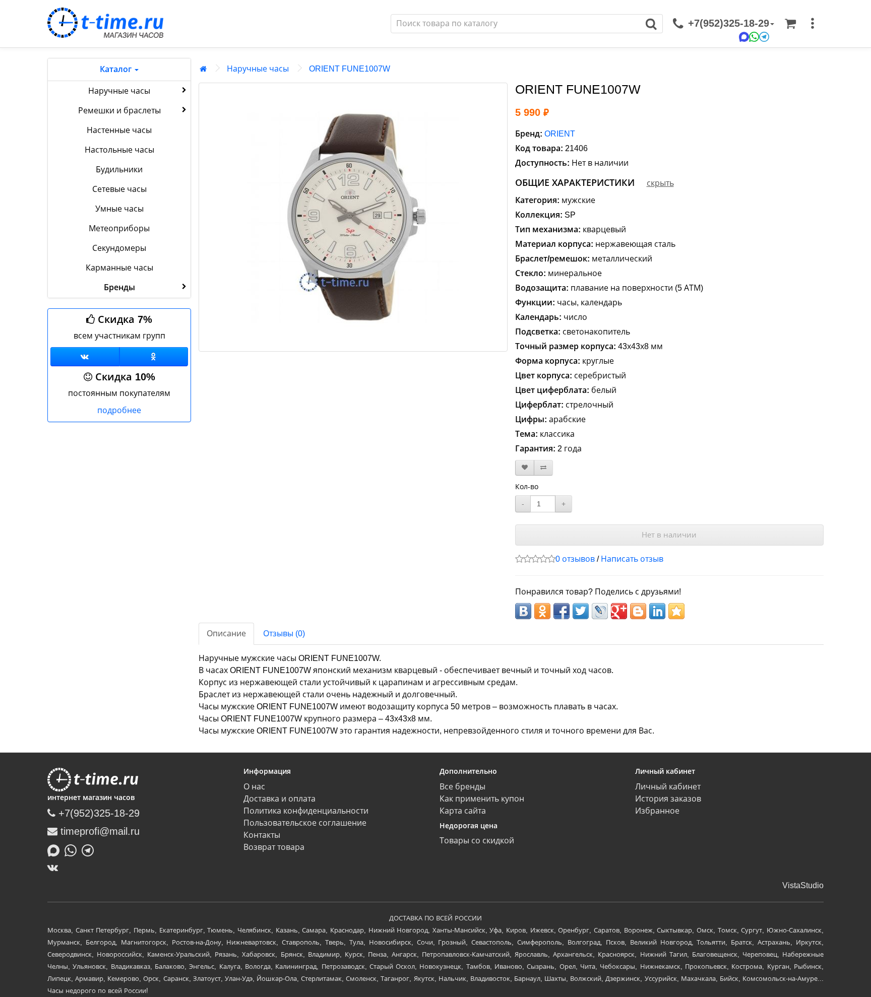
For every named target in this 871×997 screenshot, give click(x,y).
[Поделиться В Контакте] (523, 611)
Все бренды (462, 786)
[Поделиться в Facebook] (561, 611)
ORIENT (559, 133)
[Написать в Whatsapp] (73, 849)
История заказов (668, 798)
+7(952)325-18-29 (97, 813)
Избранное (657, 811)
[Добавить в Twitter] (581, 611)
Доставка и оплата (279, 798)
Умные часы (119, 209)
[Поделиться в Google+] (619, 611)
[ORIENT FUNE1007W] (353, 217)
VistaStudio (803, 885)
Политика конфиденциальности (305, 811)
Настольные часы (119, 150)
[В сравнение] (543, 468)
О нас (254, 786)
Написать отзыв (632, 559)
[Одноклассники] (154, 356)
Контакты (261, 835)
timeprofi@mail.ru (98, 831)
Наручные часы (119, 91)
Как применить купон (482, 798)
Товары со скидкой (477, 840)
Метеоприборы (119, 228)
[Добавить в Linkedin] (657, 611)
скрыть (660, 183)
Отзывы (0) (284, 633)
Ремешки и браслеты (119, 110)
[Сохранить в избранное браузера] (676, 611)
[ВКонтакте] (55, 867)
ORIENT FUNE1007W (349, 68)
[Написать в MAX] (56, 849)
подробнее (119, 410)
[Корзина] (790, 24)
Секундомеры (119, 248)
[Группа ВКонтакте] (84, 356)
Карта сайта (463, 811)
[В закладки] (524, 468)
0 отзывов (575, 559)
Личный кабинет (668, 786)
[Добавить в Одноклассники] (542, 611)
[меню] (812, 24)
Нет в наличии (669, 534)
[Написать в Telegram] (90, 849)
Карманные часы (119, 267)
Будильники (119, 169)
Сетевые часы (119, 189)
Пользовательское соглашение (304, 823)
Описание (226, 633)
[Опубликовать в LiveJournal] (600, 611)
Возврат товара (273, 847)
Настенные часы (119, 130)
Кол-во (526, 487)
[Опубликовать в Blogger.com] (638, 611)
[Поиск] (651, 23)
